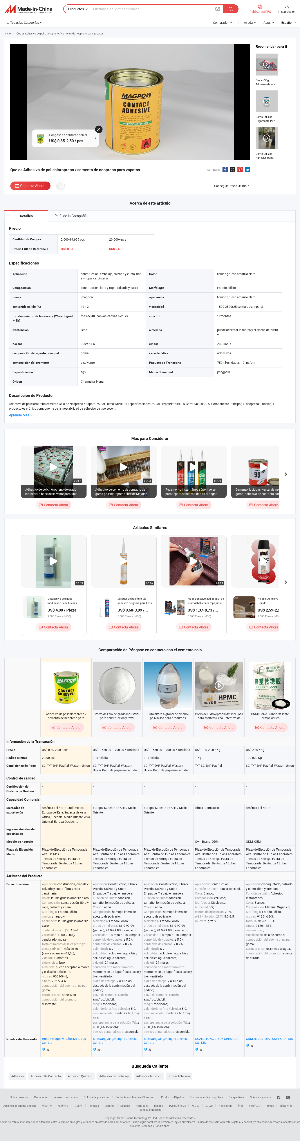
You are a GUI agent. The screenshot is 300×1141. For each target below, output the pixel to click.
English (31, 1105)
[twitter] (288, 1097)
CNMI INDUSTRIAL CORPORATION (269, 1039)
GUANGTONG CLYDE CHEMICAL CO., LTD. (217, 1041)
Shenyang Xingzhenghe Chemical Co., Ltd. (115, 1041)
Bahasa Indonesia (150, 1109)
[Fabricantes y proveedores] (28, 9)
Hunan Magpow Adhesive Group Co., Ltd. (64, 1041)
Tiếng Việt (286, 1105)
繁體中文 (63, 1105)
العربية (209, 1105)
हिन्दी (240, 1105)
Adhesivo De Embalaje (114, 1076)
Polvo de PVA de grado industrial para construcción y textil (117, 716)
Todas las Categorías (24, 22)
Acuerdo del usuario (66, 1097)
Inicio (7, 33)
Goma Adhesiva (179, 1076)
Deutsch (125, 1105)
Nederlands (225, 1105)
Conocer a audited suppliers (206, 1097)
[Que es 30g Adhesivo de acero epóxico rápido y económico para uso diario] (267, 70)
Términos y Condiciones (155, 1126)
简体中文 (47, 1105)
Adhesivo (17, 1076)
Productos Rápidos (172, 1097)
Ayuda (248, 22)
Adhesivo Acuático (148, 1076)
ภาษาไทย (254, 1105)
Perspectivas (236, 1097)
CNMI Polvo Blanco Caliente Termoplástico (270, 716)
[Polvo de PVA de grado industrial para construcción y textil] (117, 686)
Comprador (221, 22)
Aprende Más (19, 415)
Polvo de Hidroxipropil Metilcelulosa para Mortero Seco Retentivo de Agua (219, 718)
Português (142, 1105)
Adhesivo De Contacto (46, 1076)
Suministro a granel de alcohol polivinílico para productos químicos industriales (168, 718)
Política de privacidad (97, 1097)
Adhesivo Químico (80, 1076)
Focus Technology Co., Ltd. (141, 1118)
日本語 (79, 1105)
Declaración (41, 1097)
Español (109, 1105)
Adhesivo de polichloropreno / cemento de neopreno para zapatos (66, 718)
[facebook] (278, 1097)
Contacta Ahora (32, 185)
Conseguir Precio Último (230, 186)
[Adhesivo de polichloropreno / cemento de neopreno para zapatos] (66, 686)
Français (94, 1105)
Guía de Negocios (260, 1097)
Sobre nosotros (19, 1097)
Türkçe (270, 1105)
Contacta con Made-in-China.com (135, 1097)
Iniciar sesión (287, 11)
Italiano (158, 1105)
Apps (267, 22)
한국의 (195, 1105)
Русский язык (177, 1105)
